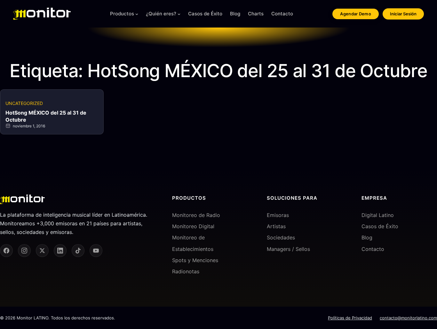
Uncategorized (24, 103)
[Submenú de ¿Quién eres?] (179, 13)
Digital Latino (378, 215)
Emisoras (278, 215)
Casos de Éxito (380, 226)
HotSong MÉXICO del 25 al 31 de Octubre (45, 116)
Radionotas (185, 271)
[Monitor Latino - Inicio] (42, 14)
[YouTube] (96, 250)
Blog (367, 237)
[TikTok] (78, 250)
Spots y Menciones (195, 260)
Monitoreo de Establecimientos (192, 243)
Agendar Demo (355, 13)
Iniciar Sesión (403, 13)
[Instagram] (24, 250)
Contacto (373, 249)
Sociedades (281, 237)
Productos (122, 14)
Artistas (276, 226)
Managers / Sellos (288, 249)
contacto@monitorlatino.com (408, 317)
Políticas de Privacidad (350, 317)
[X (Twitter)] (42, 250)
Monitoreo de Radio (196, 215)
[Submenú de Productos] (136, 13)
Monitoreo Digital (193, 226)
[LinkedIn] (60, 250)
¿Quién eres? (161, 14)
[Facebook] (6, 250)
